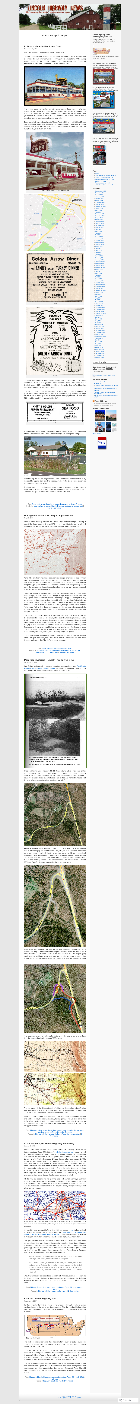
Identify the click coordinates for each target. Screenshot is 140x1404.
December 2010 (100, 284)
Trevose (79, 504)
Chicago (33, 1287)
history (43, 504)
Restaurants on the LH (102, 183)
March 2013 (99, 237)
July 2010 (98, 294)
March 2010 (99, 302)
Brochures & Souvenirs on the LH (105, 175)
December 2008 (100, 330)
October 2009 (99, 311)
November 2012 (100, 242)
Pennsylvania (65, 504)
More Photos (97, 433)
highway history (36, 1130)
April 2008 (98, 345)
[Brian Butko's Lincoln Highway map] (55, 1339)
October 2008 (99, 334)
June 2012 (98, 250)
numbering (60, 1287)
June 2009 (98, 319)
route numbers (78, 1287)
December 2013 (100, 225)
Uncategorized (77, 506)
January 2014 (99, 223)
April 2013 (98, 235)
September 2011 (100, 267)
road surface (68, 650)
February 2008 (99, 349)
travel (73, 504)
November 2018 (100, 202)
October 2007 (99, 357)
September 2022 (100, 191)
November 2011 (100, 263)
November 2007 (100, 355)
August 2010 (99, 292)
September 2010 (100, 290)
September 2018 (100, 206)
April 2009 (98, 323)
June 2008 (98, 342)
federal (39, 1287)
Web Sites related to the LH (104, 185)
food (38, 504)
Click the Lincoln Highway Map (40, 1298)
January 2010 (99, 305)
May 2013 (98, 233)
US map (55, 1379)
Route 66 (68, 1287)
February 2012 (99, 258)
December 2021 (100, 193)
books (44, 649)
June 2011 (98, 273)
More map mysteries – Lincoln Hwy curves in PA (49, 660)
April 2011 (98, 277)
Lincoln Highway (57, 506)
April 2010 (98, 300)
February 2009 (99, 326)
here (71, 1230)
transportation (41, 652)
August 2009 (99, 315)
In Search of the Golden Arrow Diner (42, 46)
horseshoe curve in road (57, 1130)
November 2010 (100, 286)
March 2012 (99, 256)
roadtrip (63, 1377)
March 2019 (99, 200)
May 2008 (98, 344)
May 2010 (98, 298)
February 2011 (99, 281)
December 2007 (100, 353)
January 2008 (99, 351)
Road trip (76, 650)
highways (41, 506)
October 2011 (99, 265)
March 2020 (99, 195)
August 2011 (99, 269)
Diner (34, 504)
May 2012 (98, 252)
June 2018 (98, 210)
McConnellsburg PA (57, 1132)
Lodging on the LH (101, 181)
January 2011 (99, 282)
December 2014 (100, 221)
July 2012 (98, 248)
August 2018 (99, 208)
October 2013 (99, 227)
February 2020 (99, 197)
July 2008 (98, 340)
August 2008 (99, 338)
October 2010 (99, 288)
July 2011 (98, 271)
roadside (68, 506)
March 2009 (99, 324)
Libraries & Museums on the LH (105, 179)
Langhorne (50, 504)
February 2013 (99, 239)
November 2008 (100, 332)
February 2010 (99, 303)
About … (98, 173)
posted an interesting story (65, 1152)
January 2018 (99, 214)
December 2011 (100, 261)
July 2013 (98, 229)
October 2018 (99, 204)
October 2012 (99, 244)
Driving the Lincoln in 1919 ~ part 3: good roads (48, 515)
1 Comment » (69, 1381)
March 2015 (99, 219)
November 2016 (100, 216)
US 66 (82, 1377)
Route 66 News (101, 401)
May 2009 (98, 321)
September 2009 (100, 313)
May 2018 (98, 212)
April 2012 (98, 254)
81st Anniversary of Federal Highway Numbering (49, 1143)
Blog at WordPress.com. (70, 1396)
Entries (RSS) (63, 1398)
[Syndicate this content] (93, 401)
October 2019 (99, 198)
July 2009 (98, 317)
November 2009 (100, 309)
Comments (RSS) (75, 1398)
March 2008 (99, 347)
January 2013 (99, 240)
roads (57, 1377)
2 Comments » (73, 1291)
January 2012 (99, 260)
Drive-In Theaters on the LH (104, 177)
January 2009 (99, 328)
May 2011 (98, 275)
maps (57, 504)
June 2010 (98, 296)
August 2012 (99, 246)
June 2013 (98, 231)
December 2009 (100, 307)
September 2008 (100, 336)
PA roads (68, 1132)
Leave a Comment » (54, 508)
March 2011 (99, 279)
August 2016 (99, 218)
